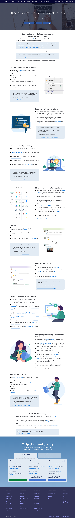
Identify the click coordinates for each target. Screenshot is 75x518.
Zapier (57, 209)
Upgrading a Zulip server (38, 510)
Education (22, 494)
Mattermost (18, 418)
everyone (27, 386)
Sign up (71, 1)
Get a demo (38, 23)
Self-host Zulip (46, 23)
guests (59, 471)
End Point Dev (30, 421)
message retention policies (30, 326)
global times (56, 267)
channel (25, 240)
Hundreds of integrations (14, 468)
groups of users (20, 386)
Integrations (8, 503)
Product (13, 1)
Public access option (33, 473)
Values (64, 494)
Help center (36, 494)
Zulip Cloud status (37, 503)
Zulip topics (21, 70)
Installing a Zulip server (38, 508)
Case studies (27, 1)
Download (46, 1)
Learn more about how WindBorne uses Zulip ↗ (20, 405)
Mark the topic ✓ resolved (55, 201)
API (48, 498)
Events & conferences (24, 498)
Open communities (24, 508)
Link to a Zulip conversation (16, 152)
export (53, 349)
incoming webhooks (47, 217)
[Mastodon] (63, 502)
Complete (12, 466)
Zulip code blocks (14, 228)
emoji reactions (41, 270)
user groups (23, 313)
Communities (22, 501)
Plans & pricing (9, 496)
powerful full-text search (16, 158)
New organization (59, 1)
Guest (11, 471)
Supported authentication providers (29, 301)
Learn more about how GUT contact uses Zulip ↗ (46, 288)
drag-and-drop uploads (52, 274)
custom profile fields (15, 324)
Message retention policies (34, 468)
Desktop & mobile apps (10, 505)
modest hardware (56, 354)
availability (39, 122)
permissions (20, 469)
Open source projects (24, 500)
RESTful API (60, 215)
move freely (30, 447)
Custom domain (52, 469)
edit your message (33, 238)
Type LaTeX (13, 232)
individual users (31, 313)
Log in (66, 1)
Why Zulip (8, 493)
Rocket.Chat (24, 418)
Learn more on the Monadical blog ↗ (18, 179)
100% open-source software (45, 343)
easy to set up (48, 344)
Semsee (49, 421)
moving (25, 164)
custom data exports (15, 328)
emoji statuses (58, 121)
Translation (50, 496)
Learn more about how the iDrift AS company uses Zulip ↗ (48, 137)
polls (54, 271)
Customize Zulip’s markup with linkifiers (45, 205)
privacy (47, 339)
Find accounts (9, 511)
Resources (34, 1)
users (16, 386)
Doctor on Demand (25, 254)
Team (64, 493)
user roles (19, 313)
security (52, 339)
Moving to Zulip (36, 506)
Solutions (20, 1)
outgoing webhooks (56, 217)
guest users (35, 320)
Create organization (29, 23)
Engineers (22, 503)
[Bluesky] (67, 502)
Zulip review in (19, 99)
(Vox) (42, 47)
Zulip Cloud (41, 447)
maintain (58, 344)
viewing (17, 316)
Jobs (64, 496)
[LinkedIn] (65, 502)
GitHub (49, 500)
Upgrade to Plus (57, 480)
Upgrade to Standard (37, 480)
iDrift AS (47, 420)
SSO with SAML (52, 466)
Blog (64, 498)
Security (7, 501)
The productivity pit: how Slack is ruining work (28, 47)
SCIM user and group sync (54, 468)
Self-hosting (8, 500)
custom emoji (39, 271)
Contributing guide (51, 493)
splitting (30, 164)
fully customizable (33, 382)
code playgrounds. (26, 229)
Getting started (37, 493)
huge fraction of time (31, 38)
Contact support (37, 498)
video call (41, 266)
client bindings (39, 217)
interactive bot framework (42, 218)
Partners (35, 501)
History (67, 493)
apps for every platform (18, 377)
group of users (14, 306)
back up (53, 344)
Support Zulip (65, 500)
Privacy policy (58, 516)
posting (22, 316)
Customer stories (23, 506)
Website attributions (65, 516)
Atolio (54, 421)
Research (22, 496)
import (58, 349)
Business (22, 493)
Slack (55, 416)
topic (21, 240)
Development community (53, 494)
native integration (53, 276)
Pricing (40, 1)
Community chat (37, 496)
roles (33, 322)
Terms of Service (51, 516)
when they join (31, 305)
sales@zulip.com (37, 425)
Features (8, 494)
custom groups (42, 466)
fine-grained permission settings (31, 312)
